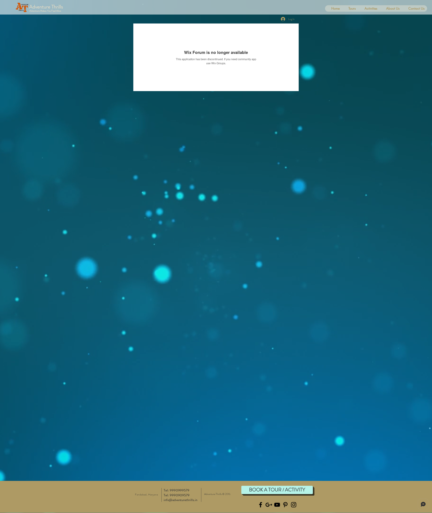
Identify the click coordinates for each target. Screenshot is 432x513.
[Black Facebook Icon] (260, 504)
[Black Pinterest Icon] (285, 504)
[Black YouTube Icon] (277, 504)
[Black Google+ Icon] (268, 504)
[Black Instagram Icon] (293, 504)
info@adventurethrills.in (180, 500)
